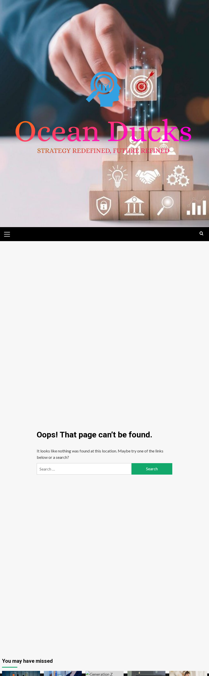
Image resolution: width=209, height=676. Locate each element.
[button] (7, 233)
